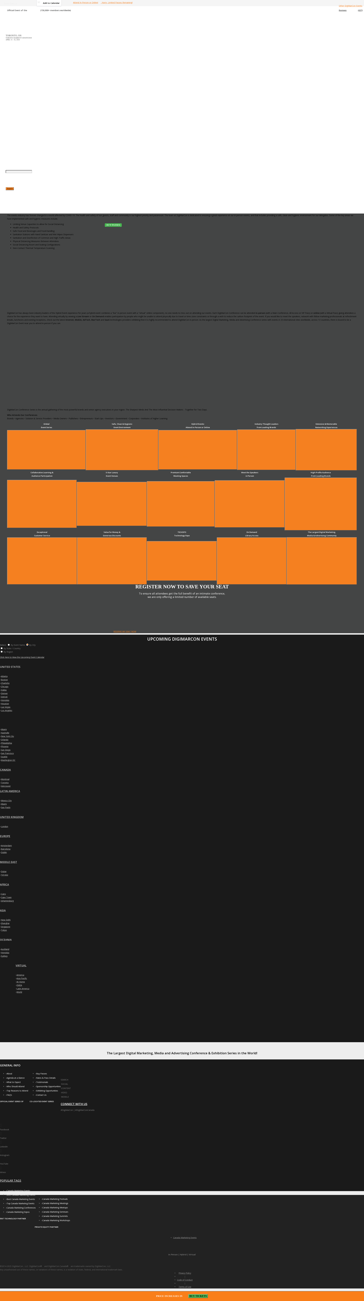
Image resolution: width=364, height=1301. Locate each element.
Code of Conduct (185, 1280)
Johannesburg (7, 900)
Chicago (4, 686)
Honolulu (5, 700)
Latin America (23, 988)
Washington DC (8, 760)
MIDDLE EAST (8, 862)
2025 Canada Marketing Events (21, 1195)
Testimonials (42, 1082)
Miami (4, 729)
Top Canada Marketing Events (20, 1203)
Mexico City (6, 800)
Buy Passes (41, 1073)
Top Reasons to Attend (17, 1090)
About (9, 1073)
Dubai (3, 871)
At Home (21, 981)
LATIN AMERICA (10, 791)
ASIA (3, 910)
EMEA (19, 985)
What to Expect (14, 1082)
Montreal (5, 779)
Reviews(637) (351, 10)
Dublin (4, 852)
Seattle (4, 756)
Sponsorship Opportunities (48, 1086)
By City (32, 645)
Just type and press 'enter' (8, 120)
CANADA (5, 769)
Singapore (5, 926)
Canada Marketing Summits (55, 1216)
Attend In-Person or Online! (85, 2)
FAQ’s (9, 1095)
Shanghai (5, 923)
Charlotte (5, 683)
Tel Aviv (4, 875)
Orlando (4, 739)
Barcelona (5, 849)
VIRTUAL (21, 965)
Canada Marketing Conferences (21, 1207)
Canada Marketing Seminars (55, 1211)
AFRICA (4, 884)
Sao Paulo (5, 807)
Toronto (5, 782)
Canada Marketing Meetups (55, 1207)
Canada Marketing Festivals (55, 1199)
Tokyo (4, 930)
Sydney (4, 956)
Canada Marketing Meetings (55, 1203)
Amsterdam (6, 845)
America (20, 975)
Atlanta (4, 676)
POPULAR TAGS (10, 1180)
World (19, 992)
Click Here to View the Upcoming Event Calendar (22, 657)
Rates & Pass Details (46, 1078)
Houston (5, 703)
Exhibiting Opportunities (47, 1090)
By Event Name (18, 645)
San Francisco (7, 753)
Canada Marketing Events (18, 1190)
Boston (4, 679)
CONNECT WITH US (74, 1104)
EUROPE (5, 836)
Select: (3, 645)
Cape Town (6, 897)
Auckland (5, 949)
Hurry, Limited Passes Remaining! (117, 2)
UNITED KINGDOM (12, 817)
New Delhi (6, 919)
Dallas (4, 690)
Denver (4, 693)
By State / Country (12, 648)
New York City (7, 736)
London (4, 826)
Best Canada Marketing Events (21, 1199)
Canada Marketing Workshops (56, 1220)
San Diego (6, 750)
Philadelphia (6, 743)
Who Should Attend (15, 1086)
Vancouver (6, 786)
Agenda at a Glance (16, 1078)
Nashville (5, 732)
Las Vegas (5, 707)
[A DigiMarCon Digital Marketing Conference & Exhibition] (74, 1078)
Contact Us (41, 1095)
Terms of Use (185, 1286)
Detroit (4, 696)
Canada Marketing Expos (18, 1212)
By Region (8, 651)
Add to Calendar (51, 3)
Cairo (3, 894)
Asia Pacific (22, 978)
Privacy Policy (185, 1273)
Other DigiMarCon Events (350, 5)
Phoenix (4, 746)
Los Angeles (6, 710)
